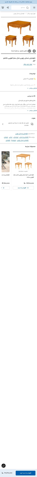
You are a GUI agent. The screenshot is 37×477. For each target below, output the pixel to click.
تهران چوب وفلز (28, 64)
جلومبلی (8, 140)
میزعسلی (15, 137)
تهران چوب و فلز (31, 14)
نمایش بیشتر (33, 88)
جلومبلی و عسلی (24, 137)
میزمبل (6, 137)
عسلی (10, 137)
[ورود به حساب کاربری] (8, 7)
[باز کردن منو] (33, 7)
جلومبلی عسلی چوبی (23, 140)
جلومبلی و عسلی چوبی (18, 14)
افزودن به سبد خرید (25, 473)
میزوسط (13, 140)
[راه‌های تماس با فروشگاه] (4, 466)
